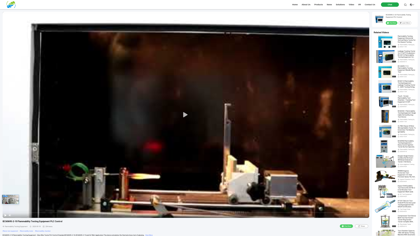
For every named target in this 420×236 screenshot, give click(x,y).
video (351, 4)
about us (306, 4)
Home (295, 4)
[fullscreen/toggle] (366, 215)
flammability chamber (43, 231)
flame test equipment (11, 231)
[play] (186, 115)
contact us (370, 4)
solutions (340, 4)
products (318, 4)
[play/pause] (5, 215)
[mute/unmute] (10, 215)
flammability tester (27, 231)
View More (149, 235)
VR (359, 4)
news (329, 4)
